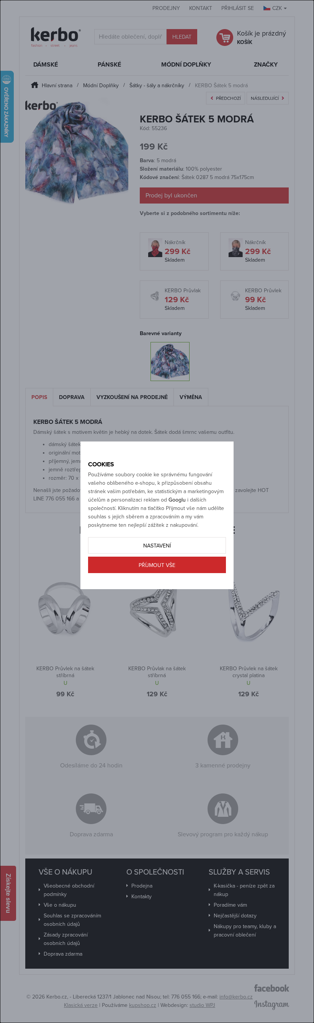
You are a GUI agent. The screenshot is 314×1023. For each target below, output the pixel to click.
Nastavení (157, 545)
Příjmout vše (157, 565)
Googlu (177, 500)
